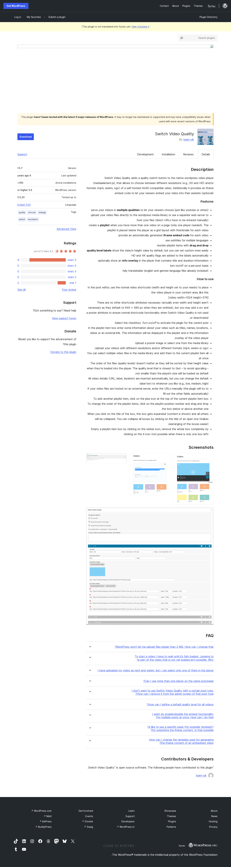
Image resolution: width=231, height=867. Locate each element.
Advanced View (66, 229)
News (214, 816)
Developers (128, 821)
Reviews (188, 154)
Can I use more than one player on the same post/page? (178, 681)
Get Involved (85, 810)
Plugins (172, 821)
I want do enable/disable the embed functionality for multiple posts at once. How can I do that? (183, 716)
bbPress (45, 821)
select (22, 219)
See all (21, 289)
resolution (33, 219)
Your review (69, 289)
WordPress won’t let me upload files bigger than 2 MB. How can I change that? (164, 646)
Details (206, 154)
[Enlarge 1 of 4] (209, 458)
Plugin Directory (208, 17)
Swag (88, 826)
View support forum (64, 318)
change (42, 212)
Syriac (182, 845)
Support (22, 154)
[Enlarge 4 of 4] (209, 512)
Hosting (213, 821)
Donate (87, 821)
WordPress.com (41, 810)
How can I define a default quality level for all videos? (180, 704)
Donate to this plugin (63, 352)
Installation (168, 154)
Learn (131, 810)
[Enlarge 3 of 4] (122, 458)
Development (145, 154)
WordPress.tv (126, 826)
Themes (171, 816)
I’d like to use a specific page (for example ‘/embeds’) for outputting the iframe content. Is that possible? (180, 728)
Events (89, 816)
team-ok (188, 139)
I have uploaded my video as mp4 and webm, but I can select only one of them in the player (156, 670)
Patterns (171, 826)
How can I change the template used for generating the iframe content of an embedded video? (181, 741)
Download (26, 136)
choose (32, 212)
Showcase (170, 810)
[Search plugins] (181, 38)
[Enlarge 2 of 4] (165, 458)
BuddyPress (43, 826)
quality (22, 212)
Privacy (213, 826)
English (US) (24, 204)
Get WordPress (16, 5)
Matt (48, 816)
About (214, 810)
